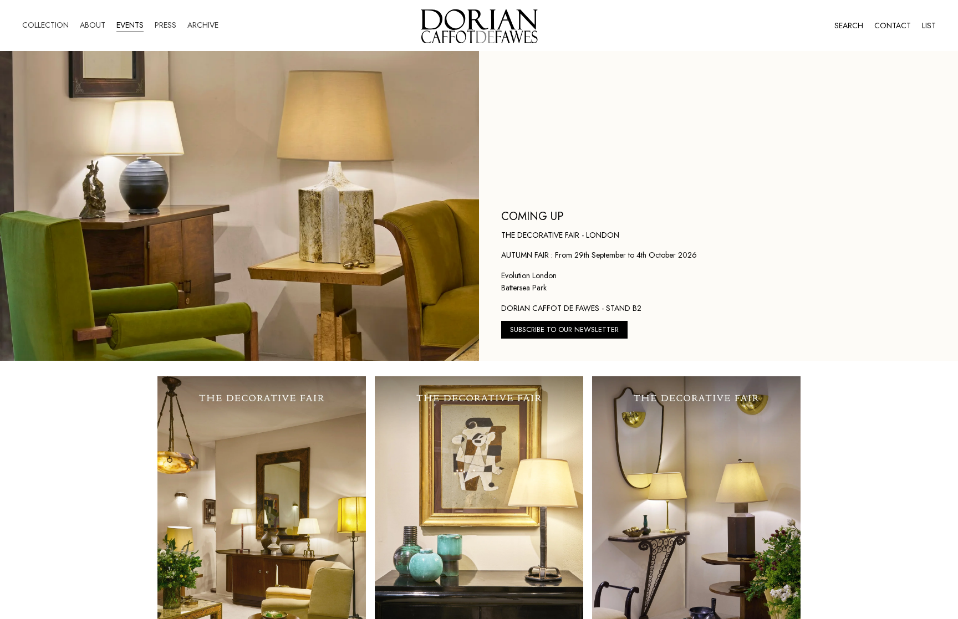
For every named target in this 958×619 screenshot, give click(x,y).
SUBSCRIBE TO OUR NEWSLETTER (564, 329)
